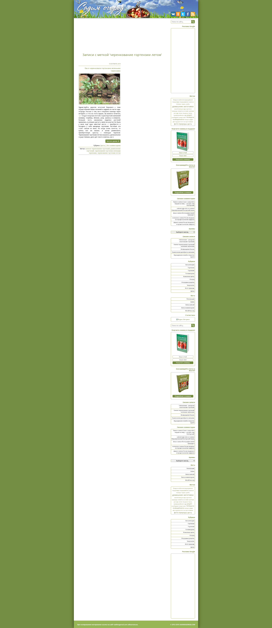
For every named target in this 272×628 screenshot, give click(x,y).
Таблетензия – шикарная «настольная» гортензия (186, 240)
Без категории (190, 264)
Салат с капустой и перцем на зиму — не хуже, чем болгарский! (184, 203)
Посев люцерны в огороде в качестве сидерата (184, 218)
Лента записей (189, 305)
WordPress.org (189, 311)
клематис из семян (183, 111)
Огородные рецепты (187, 282)
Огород (192, 279)
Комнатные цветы (188, 276)
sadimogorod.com (120, 625)
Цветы (102, 145)
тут (80, 116)
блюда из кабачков (178, 100)
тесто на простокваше (186, 121)
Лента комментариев (187, 308)
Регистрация (190, 299)
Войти (192, 302)
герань (183, 104)
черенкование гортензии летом (108, 153)
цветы (189, 124)
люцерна (185, 113)
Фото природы (189, 288)
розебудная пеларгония (179, 117)
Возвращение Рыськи (187, 249)
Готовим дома (190, 273)
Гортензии (191, 267)
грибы (188, 104)
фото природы (180, 124)
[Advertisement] (122, 35)
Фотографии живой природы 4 (188, 214)
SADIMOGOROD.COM (187, 625)
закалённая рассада (180, 109)
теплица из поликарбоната (183, 118)
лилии (180, 113)
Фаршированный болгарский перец (182, 210)
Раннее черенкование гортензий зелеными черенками (184, 245)
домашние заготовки (182, 106)
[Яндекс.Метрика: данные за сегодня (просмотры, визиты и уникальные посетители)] (183, 319)
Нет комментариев (113, 145)
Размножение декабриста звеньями (183, 252)
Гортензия (191, 270)
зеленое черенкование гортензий (97, 149)
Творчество (190, 285)
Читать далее (112, 141)
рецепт (189, 115)
